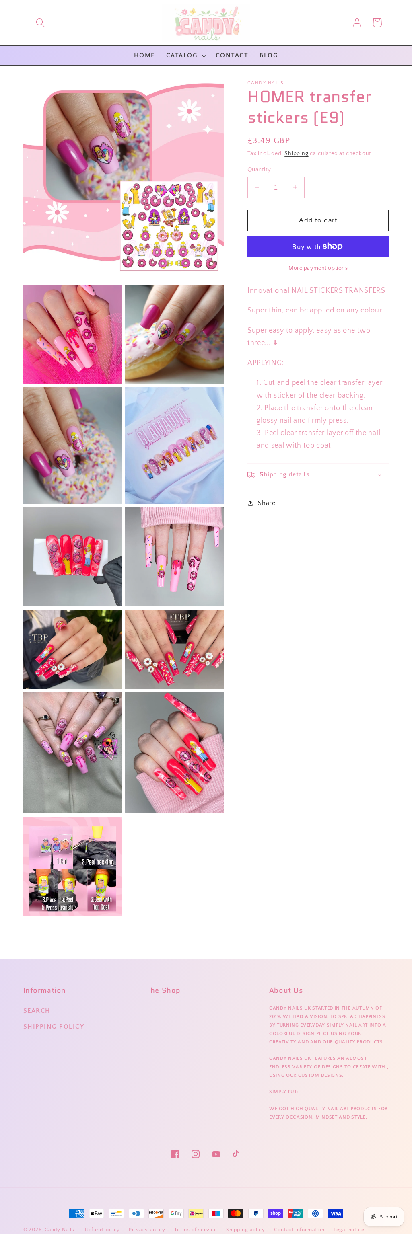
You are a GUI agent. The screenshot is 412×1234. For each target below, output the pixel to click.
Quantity (259, 169)
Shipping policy (245, 1229)
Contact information (299, 1229)
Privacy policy (147, 1229)
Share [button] (266, 503)
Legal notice (349, 1229)
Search (37, 1010)
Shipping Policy (53, 1026)
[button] (40, 22)
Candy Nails (59, 1229)
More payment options (318, 268)
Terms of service (195, 1229)
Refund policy (102, 1229)
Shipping (296, 153)
